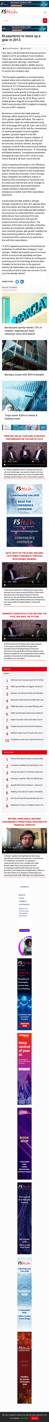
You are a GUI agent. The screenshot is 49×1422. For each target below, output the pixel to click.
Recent (6, 673)
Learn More (24, 1418)
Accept (34, 1418)
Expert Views (9, 752)
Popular (7, 669)
